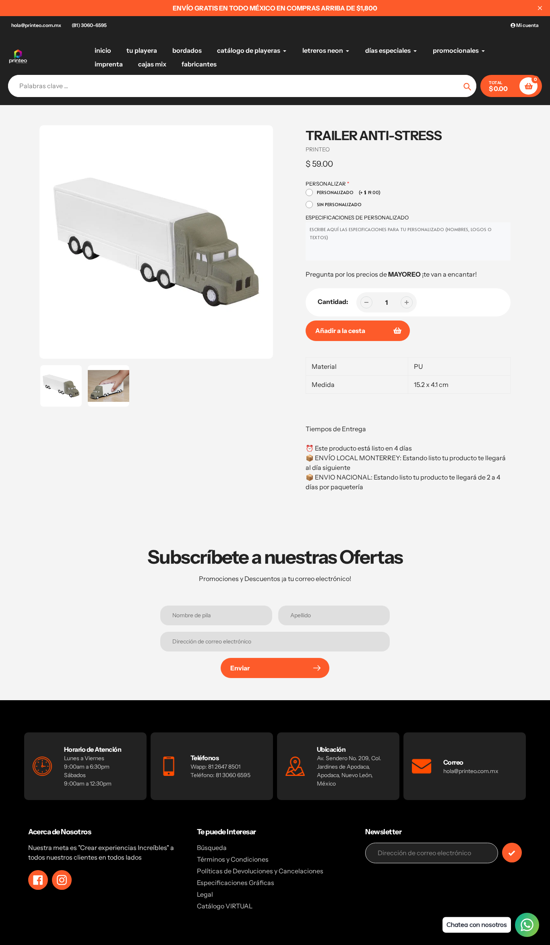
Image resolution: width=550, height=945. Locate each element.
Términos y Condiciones (233, 859)
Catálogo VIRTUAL (224, 906)
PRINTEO (318, 149)
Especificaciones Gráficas (235, 883)
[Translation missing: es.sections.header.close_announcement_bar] (540, 8)
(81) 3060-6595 (89, 25)
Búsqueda (212, 848)
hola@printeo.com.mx (36, 25)
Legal (205, 894)
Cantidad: (333, 302)
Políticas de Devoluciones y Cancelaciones (260, 871)
